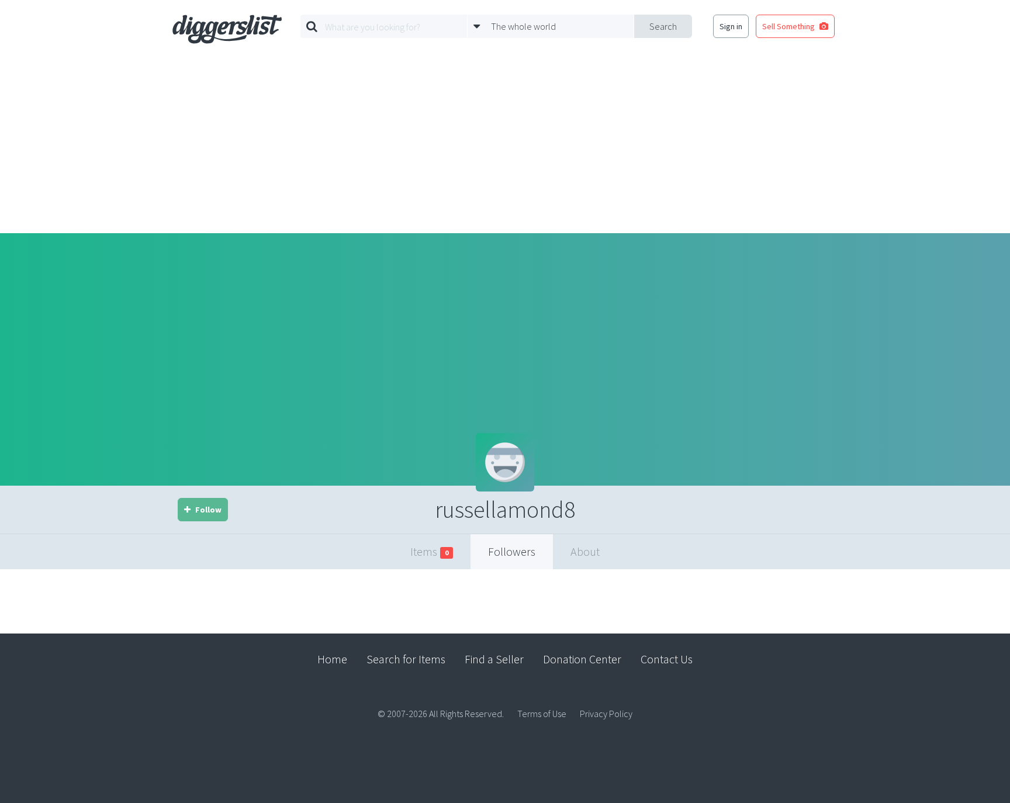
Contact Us (667, 659)
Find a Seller (494, 659)
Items (429, 551)
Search (663, 26)
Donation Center (582, 659)
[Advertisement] (505, 145)
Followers (511, 551)
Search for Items (405, 659)
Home (332, 659)
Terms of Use (541, 713)
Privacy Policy (606, 713)
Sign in (731, 26)
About (585, 551)
